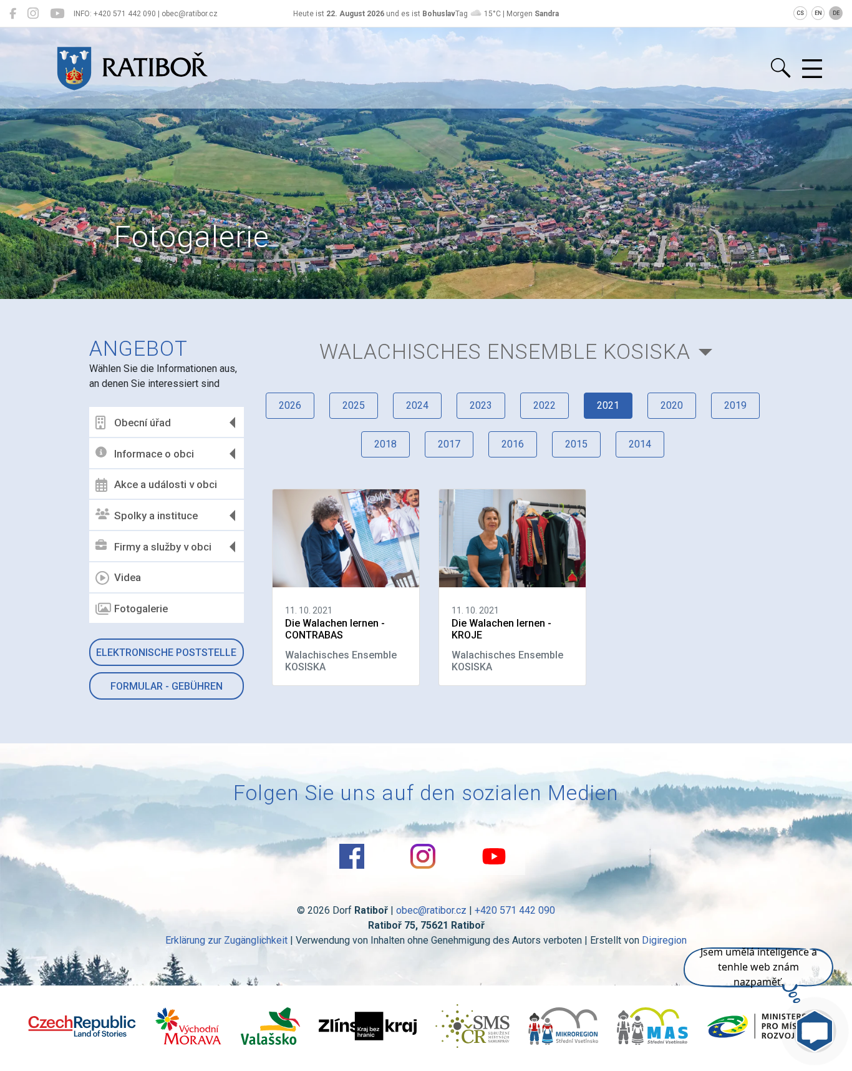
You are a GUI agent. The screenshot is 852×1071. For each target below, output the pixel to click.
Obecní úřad (142, 422)
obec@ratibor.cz (431, 910)
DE (836, 13)
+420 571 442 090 (515, 910)
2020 (672, 405)
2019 (735, 405)
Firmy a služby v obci (162, 546)
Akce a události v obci (165, 484)
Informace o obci (154, 453)
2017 (449, 444)
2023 (481, 405)
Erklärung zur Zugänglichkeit (226, 940)
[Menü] (812, 69)
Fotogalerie (141, 608)
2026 (290, 405)
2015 (576, 444)
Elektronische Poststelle (166, 652)
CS (800, 13)
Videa (127, 577)
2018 (385, 444)
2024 (417, 405)
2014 (640, 444)
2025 (353, 405)
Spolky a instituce (156, 515)
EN (818, 13)
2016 (512, 444)
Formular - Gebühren (166, 686)
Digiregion (664, 940)
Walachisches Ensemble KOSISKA (504, 352)
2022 (544, 405)
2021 (608, 405)
